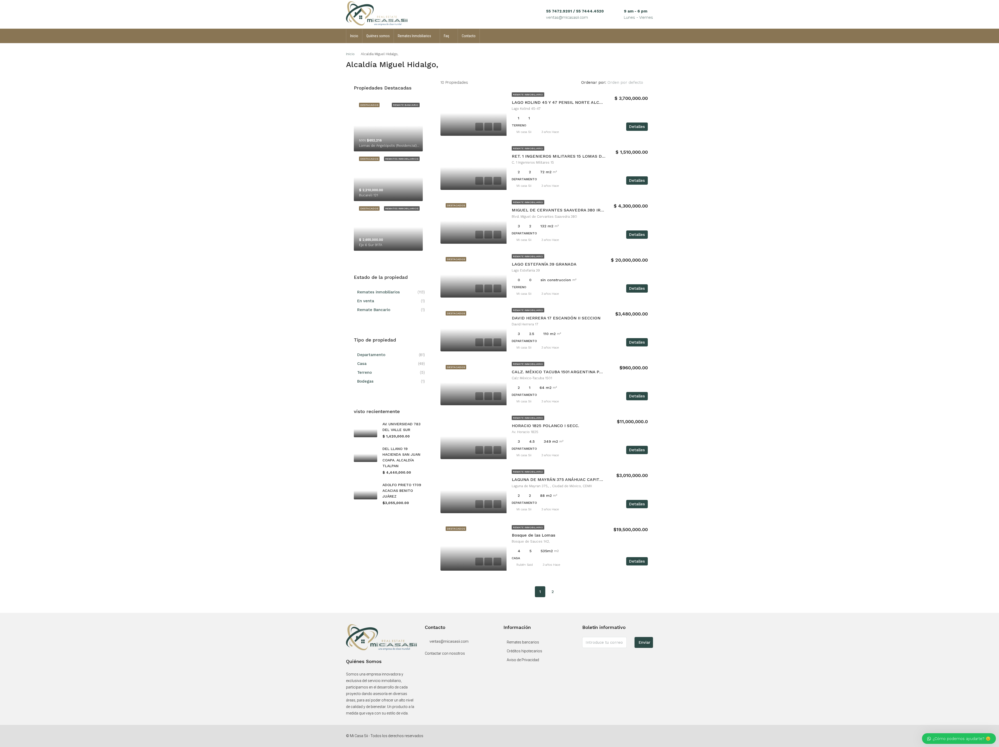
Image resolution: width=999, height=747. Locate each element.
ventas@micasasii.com (567, 17)
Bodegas (365, 381)
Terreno (364, 372)
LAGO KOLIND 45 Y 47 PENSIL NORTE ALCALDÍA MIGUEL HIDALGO (581, 102)
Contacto (469, 36)
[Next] (565, 591)
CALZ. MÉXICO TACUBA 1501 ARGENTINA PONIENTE (565, 371)
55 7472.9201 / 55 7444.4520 (575, 11)
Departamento (371, 354)
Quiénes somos (378, 36)
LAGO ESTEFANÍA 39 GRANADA (544, 264)
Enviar (644, 642)
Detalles (637, 126)
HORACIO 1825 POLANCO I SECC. (545, 425)
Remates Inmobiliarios (414, 36)
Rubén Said (524, 564)
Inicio (354, 36)
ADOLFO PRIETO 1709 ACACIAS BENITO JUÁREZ (401, 490)
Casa (362, 363)
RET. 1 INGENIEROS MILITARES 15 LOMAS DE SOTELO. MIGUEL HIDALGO (587, 156)
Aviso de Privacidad (523, 660)
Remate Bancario (373, 309)
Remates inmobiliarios (378, 292)
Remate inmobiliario (528, 94)
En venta (365, 301)
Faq (446, 36)
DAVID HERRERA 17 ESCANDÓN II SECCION (556, 317)
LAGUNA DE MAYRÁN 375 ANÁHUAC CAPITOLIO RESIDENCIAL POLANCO (586, 479)
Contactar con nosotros (445, 653)
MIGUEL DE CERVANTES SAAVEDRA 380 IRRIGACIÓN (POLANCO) (578, 210)
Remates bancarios (523, 642)
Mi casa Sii (523, 132)
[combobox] (629, 82)
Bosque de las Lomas (533, 535)
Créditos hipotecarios (524, 651)
